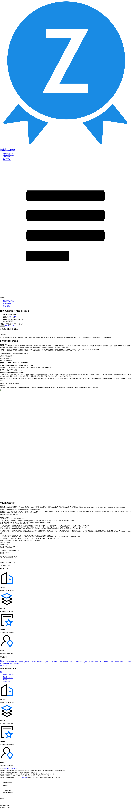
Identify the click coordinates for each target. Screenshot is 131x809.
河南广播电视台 (80, 662)
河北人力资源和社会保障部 (107, 662)
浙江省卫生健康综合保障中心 (68, 662)
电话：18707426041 (9, 325)
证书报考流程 (6, 158)
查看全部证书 (3, 665)
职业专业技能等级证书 (8, 155)
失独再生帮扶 (7, 768)
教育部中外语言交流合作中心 (13, 663)
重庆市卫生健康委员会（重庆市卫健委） (35, 662)
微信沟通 (10, 321)
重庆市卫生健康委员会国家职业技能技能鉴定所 (12, 662)
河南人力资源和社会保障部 (92, 662)
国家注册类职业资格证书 (9, 153)
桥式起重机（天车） (8, 678)
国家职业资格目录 (7, 156)
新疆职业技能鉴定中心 (121, 662)
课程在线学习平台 (7, 160)
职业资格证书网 (14, 768)
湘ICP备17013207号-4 (22, 777)
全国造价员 (5, 676)
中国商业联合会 (12, 316)
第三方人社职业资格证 (52, 662)
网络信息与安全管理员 (8, 674)
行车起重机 (5, 679)
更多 (1, 660)
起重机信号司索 (6, 681)
